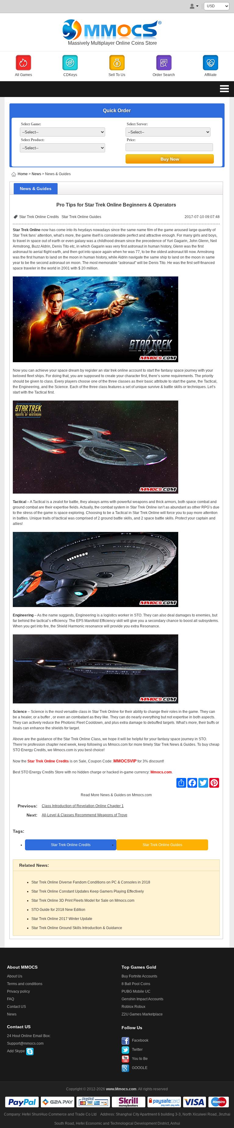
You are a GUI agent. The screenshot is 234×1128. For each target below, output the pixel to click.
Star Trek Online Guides (81, 217)
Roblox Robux (133, 1007)
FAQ (10, 999)
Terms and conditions (24, 984)
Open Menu (224, 88)
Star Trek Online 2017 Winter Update (61, 919)
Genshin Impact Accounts (142, 999)
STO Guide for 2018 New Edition (58, 910)
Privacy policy (18, 991)
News (36, 174)
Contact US (16, 1007)
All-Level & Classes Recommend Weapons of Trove (84, 815)
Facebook (140, 1040)
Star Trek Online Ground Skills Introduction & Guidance (76, 928)
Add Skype (16, 1051)
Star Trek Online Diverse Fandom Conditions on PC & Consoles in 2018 (90, 882)
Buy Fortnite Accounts (139, 976)
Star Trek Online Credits (39, 217)
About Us (14, 976)
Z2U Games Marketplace (142, 1014)
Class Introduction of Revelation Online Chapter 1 (83, 806)
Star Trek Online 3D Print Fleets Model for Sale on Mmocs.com (82, 900)
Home (23, 174)
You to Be (140, 1059)
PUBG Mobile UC (136, 991)
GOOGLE (139, 1068)
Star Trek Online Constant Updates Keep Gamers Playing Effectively (87, 891)
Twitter (137, 1049)
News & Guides (113, 795)
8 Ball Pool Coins (136, 984)
